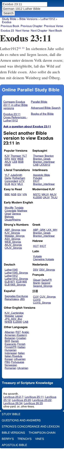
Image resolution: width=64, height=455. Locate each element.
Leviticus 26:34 (12, 403)
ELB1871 (10, 281)
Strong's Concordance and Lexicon (31, 426)
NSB (13, 194)
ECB (7, 184)
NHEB (8, 322)
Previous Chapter (31, 26)
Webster (9, 316)
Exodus (6, 22)
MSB (7, 165)
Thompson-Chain (42, 432)
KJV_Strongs (12, 233)
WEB (20, 159)
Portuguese (17, 362)
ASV (13, 159)
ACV (14, 184)
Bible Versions (28, 19)
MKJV (45, 194)
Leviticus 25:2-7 (13, 397)
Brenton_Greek (42, 159)
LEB (14, 162)
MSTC (37, 194)
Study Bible (9, 19)
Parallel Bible (39, 101)
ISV (19, 194)
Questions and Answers (21, 420)
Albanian (10, 332)
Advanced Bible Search (46, 107)
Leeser (19, 316)
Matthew (22, 210)
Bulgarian (10, 338)
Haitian (21, 347)
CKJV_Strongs (13, 248)
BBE (7, 194)
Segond (45, 283)
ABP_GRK (39, 230)
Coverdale (10, 210)
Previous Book (10, 26)
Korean (9, 359)
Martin (36, 283)
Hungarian (11, 350)
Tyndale (18, 207)
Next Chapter (39, 30)
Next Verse (22, 30)
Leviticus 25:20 (21, 400)
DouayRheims (13, 219)
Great (8, 213)
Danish (15, 341)
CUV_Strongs (48, 296)
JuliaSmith (16, 175)
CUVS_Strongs (42, 302)
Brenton (49, 156)
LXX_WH (51, 230)
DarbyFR (46, 280)
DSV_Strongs (47, 269)
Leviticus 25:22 (41, 400)
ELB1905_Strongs (15, 284)
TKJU (54, 197)
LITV (22, 181)
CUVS (37, 299)
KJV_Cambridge (14, 313)
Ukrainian (22, 368)
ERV (7, 159)
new (23, 230)
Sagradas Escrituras (16, 296)
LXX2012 (44, 165)
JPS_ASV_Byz (13, 319)
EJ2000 (17, 322)
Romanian (10, 368)
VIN (24, 194)
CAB (36, 165)
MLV (20, 184)
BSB (20, 162)
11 (23, 48)
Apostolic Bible (14, 445)
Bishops (9, 216)
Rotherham (18, 178)
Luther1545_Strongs (16, 272)
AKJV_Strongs (13, 245)
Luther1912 (11, 275)
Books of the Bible (42, 113)
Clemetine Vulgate (43, 259)
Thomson (15, 156)
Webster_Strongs (15, 236)
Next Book (55, 30)
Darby (8, 178)
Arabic (25, 332)
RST (18, 332)
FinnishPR (11, 347)
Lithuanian (20, 359)
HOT (36, 246)
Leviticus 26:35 (33, 403)
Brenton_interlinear (44, 162)
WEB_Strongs (13, 242)
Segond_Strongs (42, 286)
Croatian (21, 338)
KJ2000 (37, 197)
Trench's (24, 439)
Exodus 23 (7, 30)
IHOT (36, 181)
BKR (7, 341)
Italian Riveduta (13, 356)
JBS (22, 299)
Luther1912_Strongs (16, 278)
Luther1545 (11, 269)
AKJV (8, 162)
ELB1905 (21, 281)
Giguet (37, 280)
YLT (24, 156)
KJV (7, 156)
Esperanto (10, 344)
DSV (35, 269)
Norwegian (11, 365)
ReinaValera (12, 299)
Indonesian (11, 353)
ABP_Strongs (12, 230)
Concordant (11, 181)
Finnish (21, 344)
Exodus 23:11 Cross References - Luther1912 (15, 117)
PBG (7, 362)
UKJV (46, 197)
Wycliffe (9, 207)
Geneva (16, 213)
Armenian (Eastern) (16, 335)
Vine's (39, 439)
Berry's (8, 439)
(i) (19, 48)
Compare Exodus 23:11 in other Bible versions (15, 105)
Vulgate (37, 256)
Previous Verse (53, 26)
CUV (36, 296)
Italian (21, 353)
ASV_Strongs (12, 239)
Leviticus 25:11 (34, 397)
